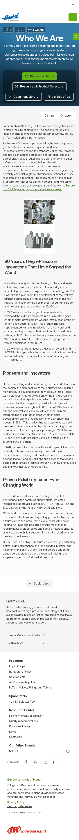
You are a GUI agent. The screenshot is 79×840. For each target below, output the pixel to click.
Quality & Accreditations (23, 721)
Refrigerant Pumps (20, 671)
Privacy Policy (15, 802)
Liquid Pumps (17, 666)
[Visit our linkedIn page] (35, 762)
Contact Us (15, 736)
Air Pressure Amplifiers (22, 682)
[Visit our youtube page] (55, 762)
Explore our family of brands (24, 779)
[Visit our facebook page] (25, 762)
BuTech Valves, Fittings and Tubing (30, 687)
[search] (73, 6)
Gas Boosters (17, 676)
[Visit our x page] (45, 762)
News (12, 731)
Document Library (19, 726)
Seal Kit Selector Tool (22, 701)
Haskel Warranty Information (26, 715)
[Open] (73, 17)
